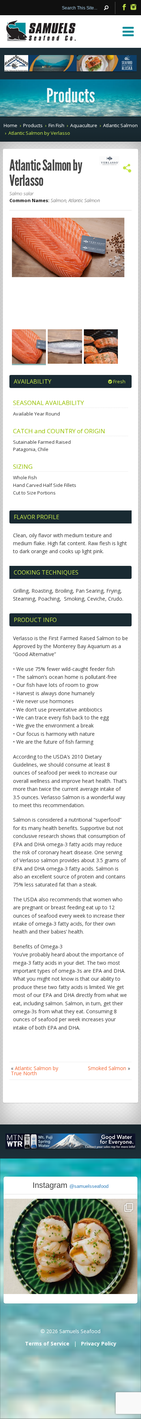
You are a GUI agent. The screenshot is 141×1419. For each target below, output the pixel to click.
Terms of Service (47, 1343)
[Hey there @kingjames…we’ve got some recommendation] (71, 1266)
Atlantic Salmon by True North (34, 1071)
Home (10, 125)
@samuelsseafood (88, 1186)
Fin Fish (56, 125)
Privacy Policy (98, 1343)
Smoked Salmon (107, 1068)
